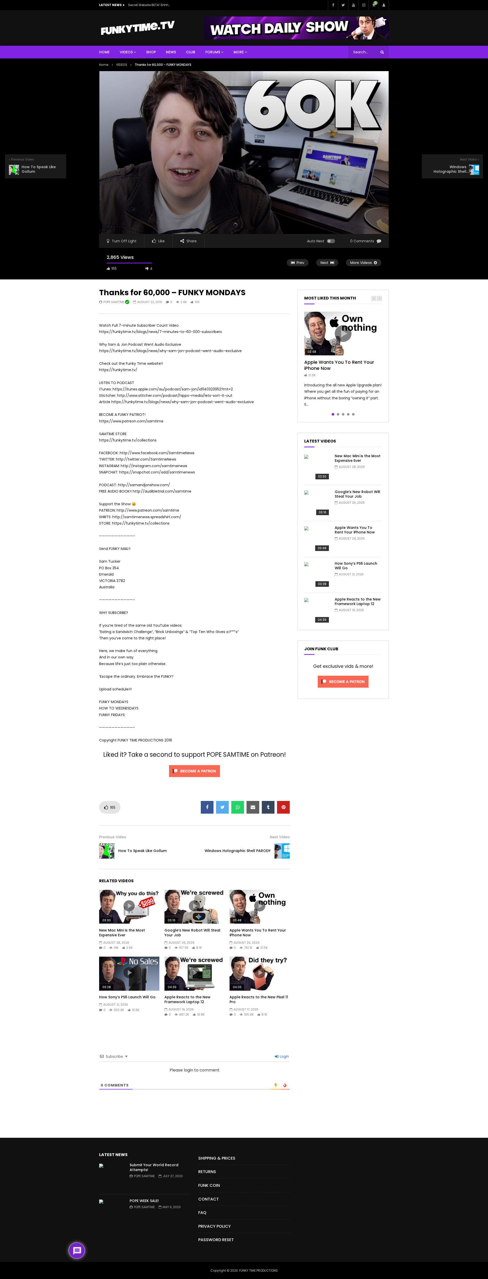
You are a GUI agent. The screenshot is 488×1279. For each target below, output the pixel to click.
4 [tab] (348, 414)
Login (284, 1056)
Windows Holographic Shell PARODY (238, 850)
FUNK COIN (209, 1185)
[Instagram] (363, 5)
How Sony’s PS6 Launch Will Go (127, 997)
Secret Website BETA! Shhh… (149, 5)
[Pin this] (283, 807)
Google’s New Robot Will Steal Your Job (192, 933)
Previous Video (112, 837)
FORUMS (212, 52)
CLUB (190, 52)
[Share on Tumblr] (268, 807)
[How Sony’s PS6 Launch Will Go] (317, 575)
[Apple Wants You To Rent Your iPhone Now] (317, 539)
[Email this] (253, 807)
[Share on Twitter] (222, 807)
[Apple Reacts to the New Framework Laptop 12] (317, 610)
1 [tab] (333, 414)
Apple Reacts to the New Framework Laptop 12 (187, 999)
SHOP (151, 52)
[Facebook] (333, 5)
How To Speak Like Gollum (142, 850)
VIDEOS (126, 52)
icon (129, 905)
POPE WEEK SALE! (144, 1200)
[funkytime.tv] (137, 28)
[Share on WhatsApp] (237, 807)
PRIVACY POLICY (214, 1226)
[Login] (384, 5)
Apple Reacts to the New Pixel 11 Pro (259, 999)
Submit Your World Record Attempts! (154, 1167)
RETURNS (207, 1172)
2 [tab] (338, 414)
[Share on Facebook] (207, 807)
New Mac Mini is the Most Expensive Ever (122, 933)
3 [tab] (343, 414)
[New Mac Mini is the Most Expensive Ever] (317, 467)
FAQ (202, 1212)
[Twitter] (343, 5)
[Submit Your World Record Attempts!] (112, 1176)
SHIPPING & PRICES (216, 1158)
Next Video (280, 837)
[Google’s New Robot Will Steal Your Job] (317, 503)
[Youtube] (353, 5)
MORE (239, 52)
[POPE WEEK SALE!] (112, 1212)
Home (104, 64)
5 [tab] (353, 414)
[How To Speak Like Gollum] (106, 851)
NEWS (171, 52)
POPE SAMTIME (114, 302)
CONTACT (208, 1199)
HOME (104, 52)
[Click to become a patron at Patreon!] (194, 778)
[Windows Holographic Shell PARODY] (282, 851)
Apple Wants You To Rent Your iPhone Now (258, 933)
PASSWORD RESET (216, 1240)
